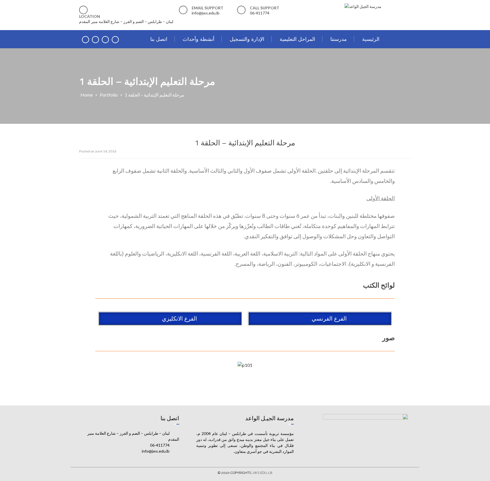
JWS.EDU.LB (262, 473)
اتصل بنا (158, 39)
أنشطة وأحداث (198, 39)
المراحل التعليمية (297, 39)
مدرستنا (338, 39)
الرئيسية (370, 39)
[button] (320, 318)
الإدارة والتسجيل (247, 39)
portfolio (109, 94)
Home (87, 94)
